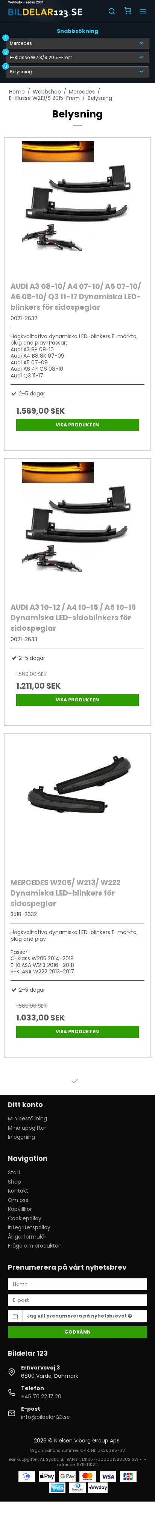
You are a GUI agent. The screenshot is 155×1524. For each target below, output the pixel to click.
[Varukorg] (127, 11)
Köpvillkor (20, 1209)
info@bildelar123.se (45, 1417)
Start (14, 1172)
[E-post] (77, 1300)
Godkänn (77, 1332)
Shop (14, 1181)
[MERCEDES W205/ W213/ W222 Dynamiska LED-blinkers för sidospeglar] (78, 803)
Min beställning (27, 1118)
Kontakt (18, 1190)
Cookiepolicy (24, 1218)
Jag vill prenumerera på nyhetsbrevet (77, 1316)
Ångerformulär (27, 1236)
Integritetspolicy (29, 1227)
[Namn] (77, 1284)
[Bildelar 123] (46, 11)
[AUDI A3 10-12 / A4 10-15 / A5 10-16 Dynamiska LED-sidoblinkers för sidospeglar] (78, 529)
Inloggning (21, 1137)
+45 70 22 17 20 (41, 1396)
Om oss (18, 1200)
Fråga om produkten (35, 1245)
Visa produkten (77, 425)
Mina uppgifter (27, 1128)
